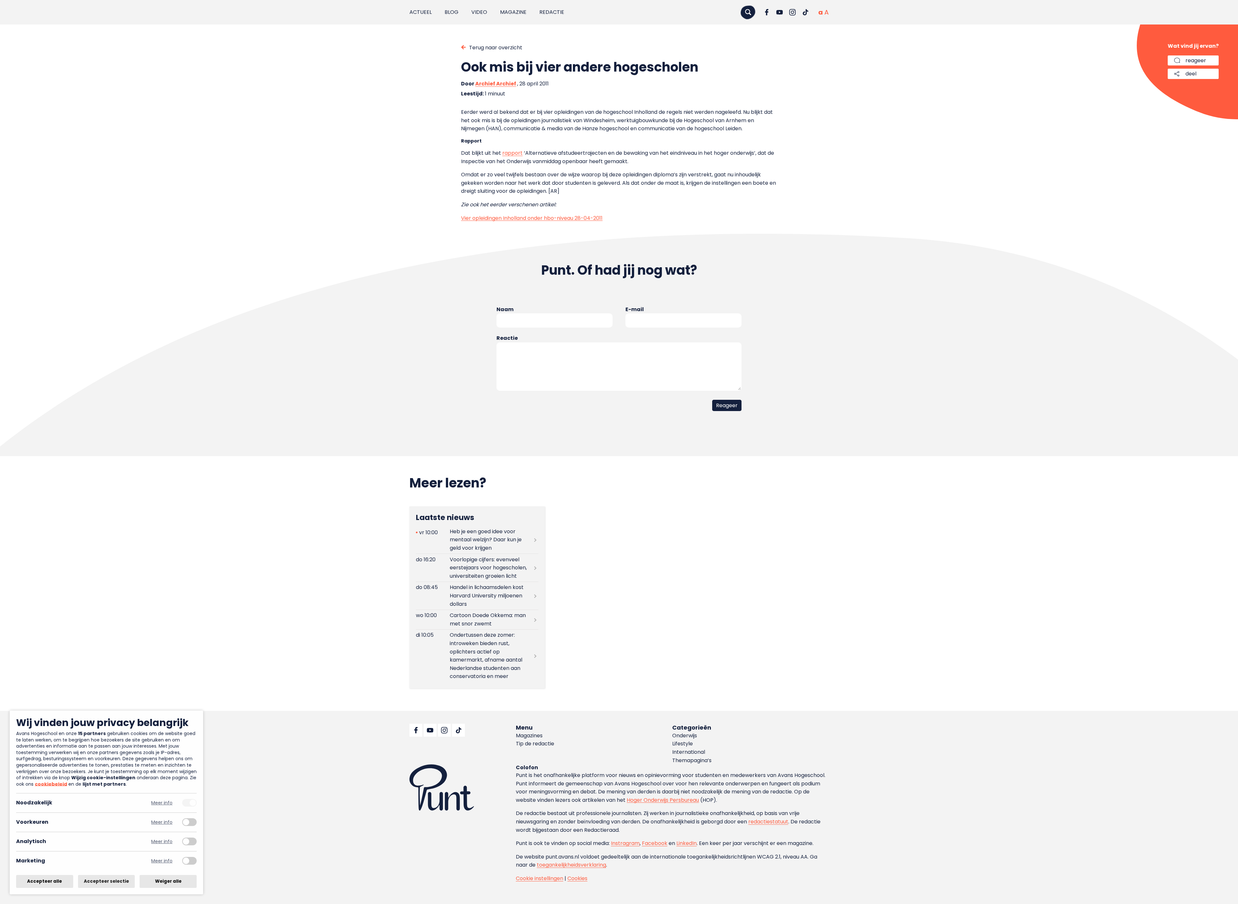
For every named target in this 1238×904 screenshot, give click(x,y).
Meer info (161, 803)
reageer (1195, 60)
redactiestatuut (768, 821)
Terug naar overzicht (495, 47)
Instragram (625, 843)
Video (479, 12)
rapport (512, 153)
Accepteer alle (44, 881)
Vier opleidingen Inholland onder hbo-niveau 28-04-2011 (532, 218)
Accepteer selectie (106, 881)
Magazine (513, 12)
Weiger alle (168, 881)
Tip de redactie (535, 743)
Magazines (529, 735)
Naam (505, 309)
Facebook (654, 843)
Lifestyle (682, 743)
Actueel (420, 12)
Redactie (551, 12)
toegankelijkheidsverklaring (571, 865)
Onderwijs (684, 735)
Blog (451, 12)
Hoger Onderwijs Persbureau (663, 800)
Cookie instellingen (539, 878)
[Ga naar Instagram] (792, 12)
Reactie (507, 338)
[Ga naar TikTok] (805, 12)
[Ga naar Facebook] (766, 12)
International (688, 752)
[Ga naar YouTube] (779, 12)
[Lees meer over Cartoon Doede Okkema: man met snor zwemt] (477, 619)
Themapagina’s (692, 760)
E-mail (634, 309)
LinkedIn (686, 843)
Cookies (577, 878)
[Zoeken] (748, 12)
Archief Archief (495, 83)
